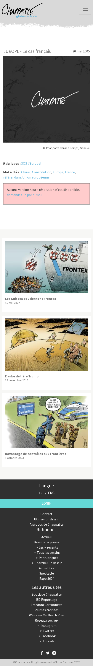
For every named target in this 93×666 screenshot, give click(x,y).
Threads (48, 641)
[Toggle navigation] (85, 10)
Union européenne (36, 177)
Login (46, 503)
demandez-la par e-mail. (25, 195)
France (70, 172)
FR (41, 493)
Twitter (48, 631)
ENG (51, 493)
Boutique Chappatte (47, 594)
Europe (58, 172)
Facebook (49, 636)
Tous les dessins (48, 552)
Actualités (46, 568)
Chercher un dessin (48, 563)
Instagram (48, 625)
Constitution (41, 172)
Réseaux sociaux (46, 620)
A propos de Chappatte (47, 524)
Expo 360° (46, 578)
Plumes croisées (47, 610)
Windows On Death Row (46, 615)
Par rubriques (48, 558)
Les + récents (48, 547)
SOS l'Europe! (31, 163)
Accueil (46, 537)
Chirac (25, 172)
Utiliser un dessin (46, 519)
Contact (46, 514)
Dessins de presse (46, 542)
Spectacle (46, 573)
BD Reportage (46, 599)
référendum (12, 177)
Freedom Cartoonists (46, 605)
